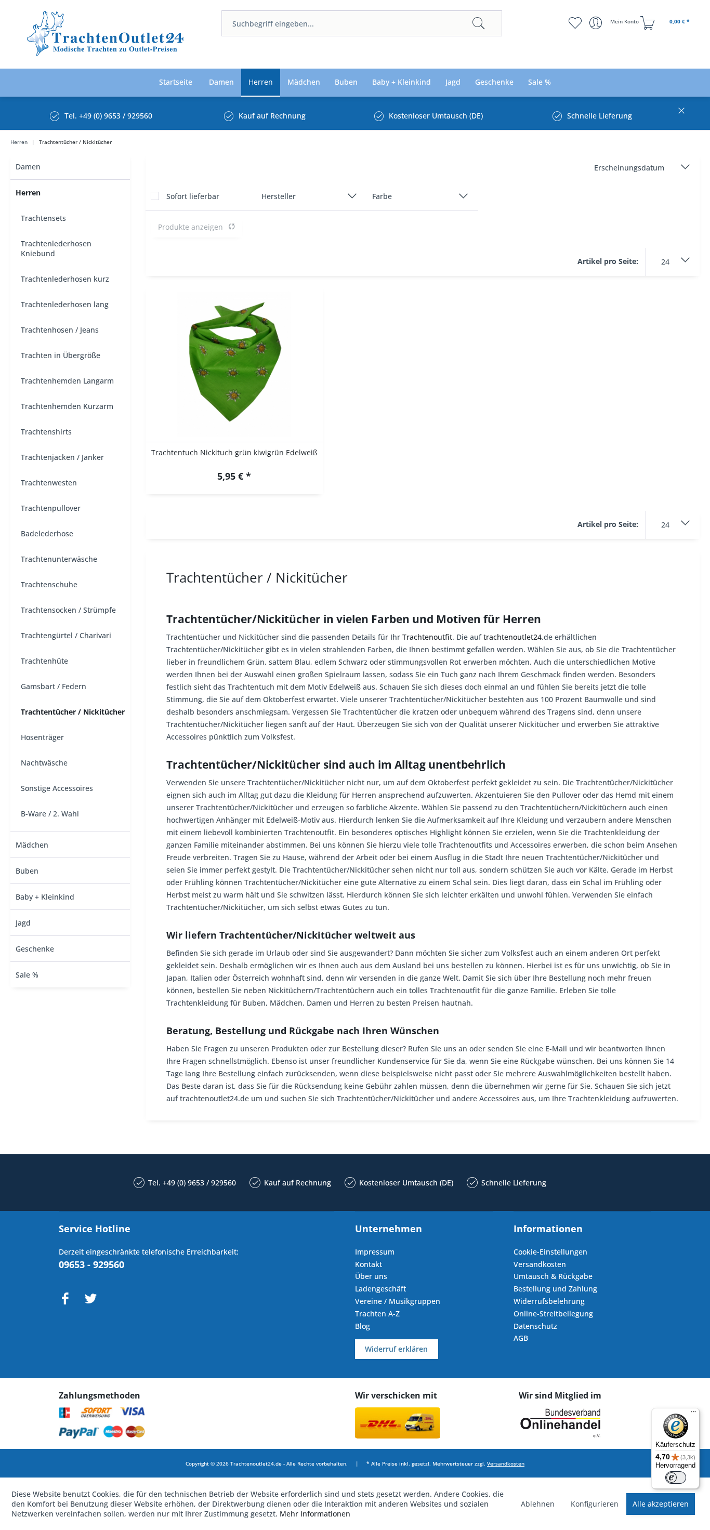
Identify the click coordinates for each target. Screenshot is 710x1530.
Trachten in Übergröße (60, 355)
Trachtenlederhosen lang (65, 304)
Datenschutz (535, 1326)
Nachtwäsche (44, 763)
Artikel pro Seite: (607, 261)
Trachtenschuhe (49, 584)
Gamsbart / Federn (53, 686)
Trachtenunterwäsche (59, 559)
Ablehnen (538, 1504)
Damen (28, 167)
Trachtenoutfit (427, 637)
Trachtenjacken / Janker (62, 457)
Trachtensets (43, 218)
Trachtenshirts (46, 432)
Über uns (371, 1276)
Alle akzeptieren (661, 1504)
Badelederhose (47, 533)
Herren (28, 192)
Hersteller (278, 196)
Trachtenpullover (51, 508)
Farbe (382, 196)
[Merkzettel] (575, 22)
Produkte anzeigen (190, 227)
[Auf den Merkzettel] (234, 477)
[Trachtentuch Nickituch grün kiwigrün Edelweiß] (234, 364)
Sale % (27, 975)
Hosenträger (42, 737)
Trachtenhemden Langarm (67, 381)
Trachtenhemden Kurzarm (67, 406)
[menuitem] (361, 23)
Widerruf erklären (396, 1349)
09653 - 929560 (91, 1264)
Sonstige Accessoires (57, 788)
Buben (27, 871)
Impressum (375, 1252)
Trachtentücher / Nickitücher (73, 712)
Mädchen (32, 845)
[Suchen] (478, 23)
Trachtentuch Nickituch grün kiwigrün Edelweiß (234, 452)
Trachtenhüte (44, 661)
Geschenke (35, 949)
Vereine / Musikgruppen (397, 1301)
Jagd (23, 923)
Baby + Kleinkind (45, 897)
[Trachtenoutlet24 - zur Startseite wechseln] (106, 35)
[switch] (675, 1477)
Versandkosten (540, 1264)
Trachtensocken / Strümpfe (68, 610)
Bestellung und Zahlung (555, 1289)
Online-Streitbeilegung (553, 1313)
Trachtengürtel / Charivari (66, 635)
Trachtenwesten (49, 482)
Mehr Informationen (315, 1514)
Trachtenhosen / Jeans (60, 330)
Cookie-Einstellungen (550, 1252)
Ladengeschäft (380, 1289)
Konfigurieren (595, 1504)
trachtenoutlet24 (512, 637)
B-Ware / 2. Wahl (50, 814)
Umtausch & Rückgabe (553, 1276)
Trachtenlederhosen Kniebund (56, 248)
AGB (521, 1338)
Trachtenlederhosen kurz (65, 279)
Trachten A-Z (377, 1313)
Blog (362, 1326)
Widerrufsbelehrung (549, 1301)
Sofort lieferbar (192, 196)
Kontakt (368, 1264)
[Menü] (693, 1414)
